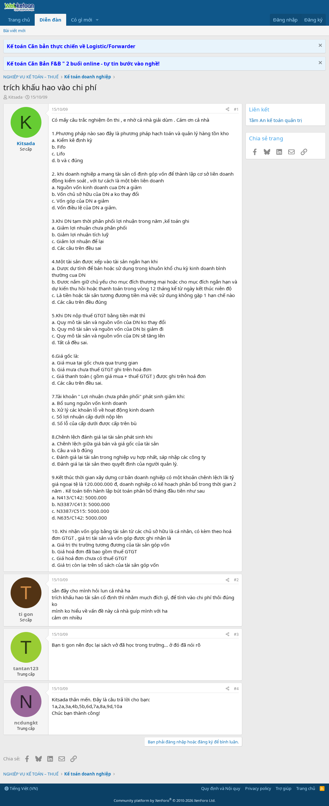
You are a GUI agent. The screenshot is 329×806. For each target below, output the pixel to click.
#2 (236, 580)
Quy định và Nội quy (220, 788)
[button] (97, 20)
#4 (236, 688)
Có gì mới (81, 19)
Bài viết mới (14, 30)
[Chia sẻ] (227, 109)
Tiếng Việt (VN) (23, 788)
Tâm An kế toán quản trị (275, 120)
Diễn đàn (50, 19)
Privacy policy (258, 788)
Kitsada (15, 97)
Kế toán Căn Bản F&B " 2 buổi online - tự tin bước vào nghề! (83, 63)
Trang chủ (19, 19)
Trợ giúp (283, 788)
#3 (236, 634)
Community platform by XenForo (165, 800)
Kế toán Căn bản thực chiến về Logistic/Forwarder (71, 46)
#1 (236, 109)
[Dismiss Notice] (319, 46)
